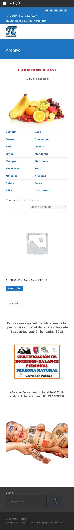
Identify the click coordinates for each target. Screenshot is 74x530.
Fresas (10, 139)
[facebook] (46, 12)
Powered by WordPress (18, 522)
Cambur (11, 132)
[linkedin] (65, 12)
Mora (38, 168)
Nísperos (40, 176)
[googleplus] (61, 12)
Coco (38, 132)
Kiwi (8, 146)
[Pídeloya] (8, 31)
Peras (38, 183)
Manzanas (41, 161)
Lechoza (40, 146)
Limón (10, 154)
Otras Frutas (43, 190)
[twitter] (51, 12)
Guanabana (42, 139)
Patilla (10, 183)
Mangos (11, 161)
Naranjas (11, 176)
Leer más (14, 288)
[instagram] (56, 12)
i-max (40, 522)
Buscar (10, 492)
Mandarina (41, 154)
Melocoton (13, 168)
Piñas (9, 190)
